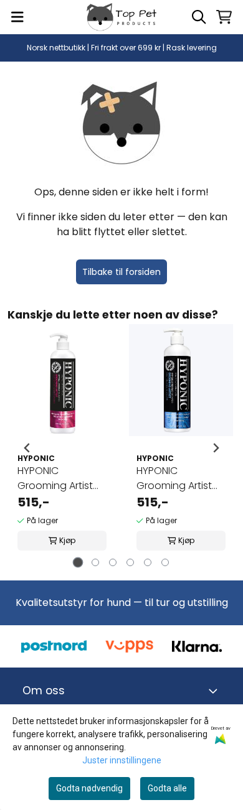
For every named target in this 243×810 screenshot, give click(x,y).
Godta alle (167, 788)
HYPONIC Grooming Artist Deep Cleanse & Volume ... (175, 478)
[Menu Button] (17, 17)
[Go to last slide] (27, 448)
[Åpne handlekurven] (224, 17)
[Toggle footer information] (215, 691)
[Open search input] (199, 17)
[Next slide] (216, 448)
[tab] (78, 562)
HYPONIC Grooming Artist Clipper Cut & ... (55, 478)
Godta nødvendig (89, 788)
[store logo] (121, 17)
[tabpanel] (62, 448)
